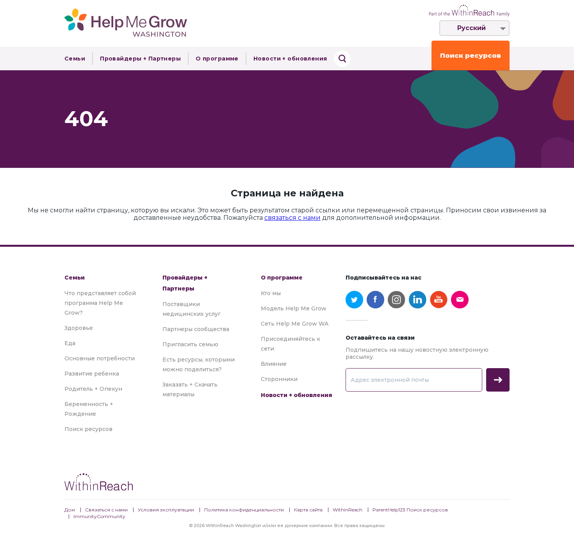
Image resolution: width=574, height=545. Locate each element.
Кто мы (271, 293)
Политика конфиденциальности (244, 510)
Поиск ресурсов (470, 55)
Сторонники (279, 379)
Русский (471, 28)
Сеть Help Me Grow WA (294, 323)
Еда (69, 343)
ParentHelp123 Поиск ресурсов (410, 510)
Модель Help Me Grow (293, 308)
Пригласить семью (190, 344)
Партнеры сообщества (195, 329)
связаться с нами (292, 217)
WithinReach (347, 510)
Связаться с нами (106, 510)
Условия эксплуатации (166, 510)
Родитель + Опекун (93, 388)
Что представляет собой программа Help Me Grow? (100, 303)
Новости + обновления (290, 58)
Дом (69, 510)
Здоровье (78, 327)
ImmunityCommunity (99, 516)
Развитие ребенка (91, 373)
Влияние (274, 363)
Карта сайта (308, 510)
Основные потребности (99, 358)
